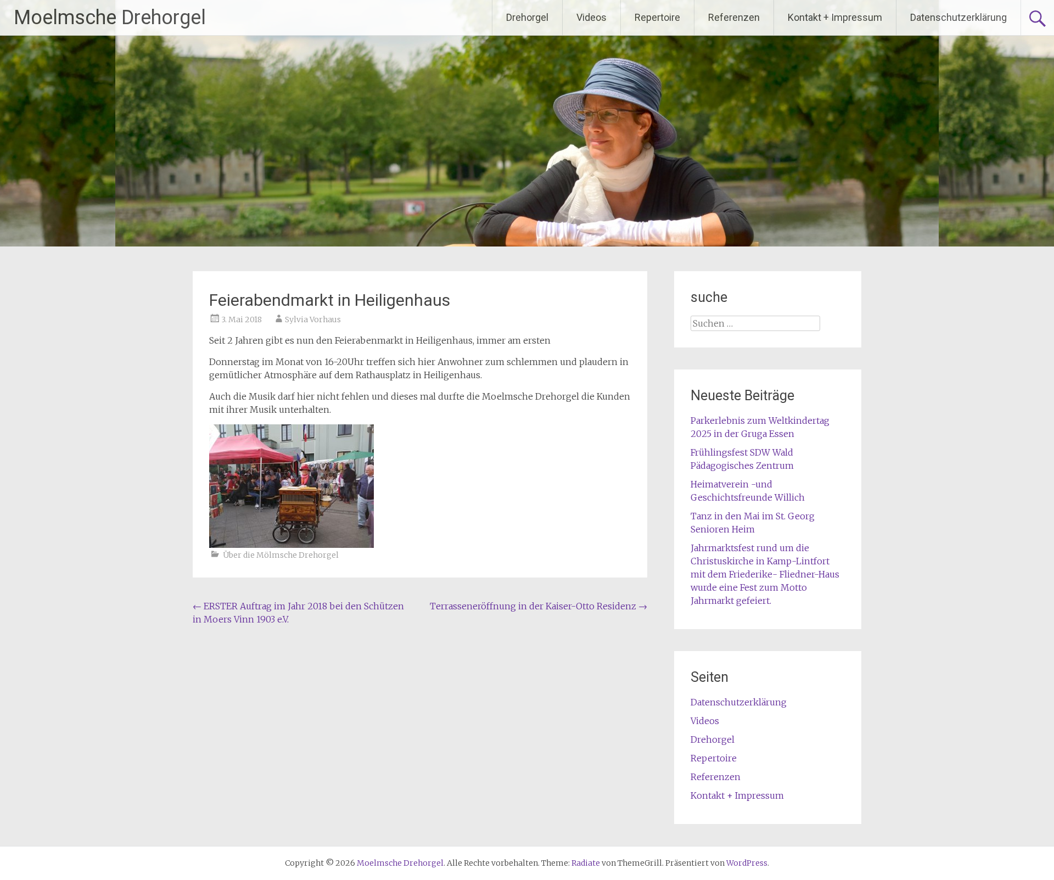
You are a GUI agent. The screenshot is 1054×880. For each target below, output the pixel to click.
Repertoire (657, 17)
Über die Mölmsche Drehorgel (281, 555)
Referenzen (734, 17)
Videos (591, 17)
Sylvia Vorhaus (313, 319)
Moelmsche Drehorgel (110, 17)
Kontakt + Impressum (835, 17)
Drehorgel (527, 17)
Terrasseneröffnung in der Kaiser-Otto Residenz (538, 606)
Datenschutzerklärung (958, 17)
